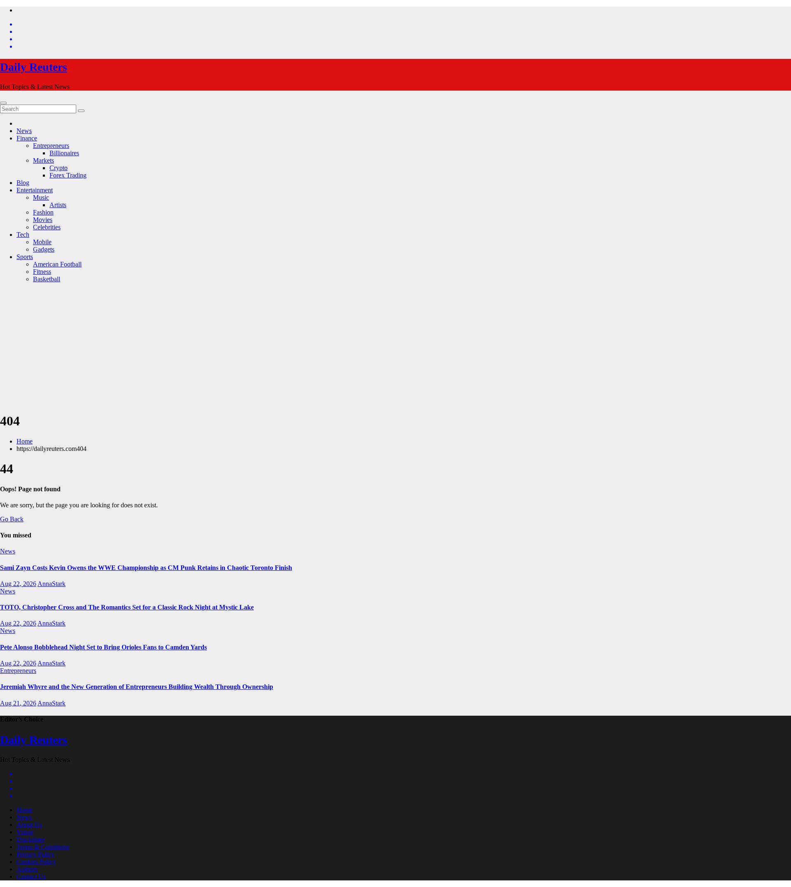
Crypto (58, 167)
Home (24, 441)
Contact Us (31, 876)
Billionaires (64, 152)
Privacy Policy (35, 854)
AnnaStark (51, 583)
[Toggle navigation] (3, 103)
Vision (24, 832)
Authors (26, 869)
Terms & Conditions (42, 846)
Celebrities (47, 227)
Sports (24, 256)
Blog (22, 182)
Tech (22, 234)
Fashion (43, 212)
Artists (57, 204)
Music (41, 197)
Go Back (11, 519)
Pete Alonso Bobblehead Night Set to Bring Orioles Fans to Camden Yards (103, 647)
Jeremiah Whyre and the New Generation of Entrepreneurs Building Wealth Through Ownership (136, 686)
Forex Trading (68, 175)
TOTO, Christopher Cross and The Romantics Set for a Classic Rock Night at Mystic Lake (127, 607)
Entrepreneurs (51, 145)
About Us (29, 824)
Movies (42, 219)
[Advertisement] (395, 347)
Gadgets (43, 249)
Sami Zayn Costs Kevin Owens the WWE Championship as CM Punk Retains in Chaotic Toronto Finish (146, 567)
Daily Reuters (33, 67)
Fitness (42, 271)
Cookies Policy (36, 861)
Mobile (42, 241)
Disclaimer (30, 839)
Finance (26, 138)
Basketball (46, 278)
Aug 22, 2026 (18, 583)
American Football (57, 264)
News (24, 130)
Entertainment (34, 190)
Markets (43, 160)
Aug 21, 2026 (18, 703)
